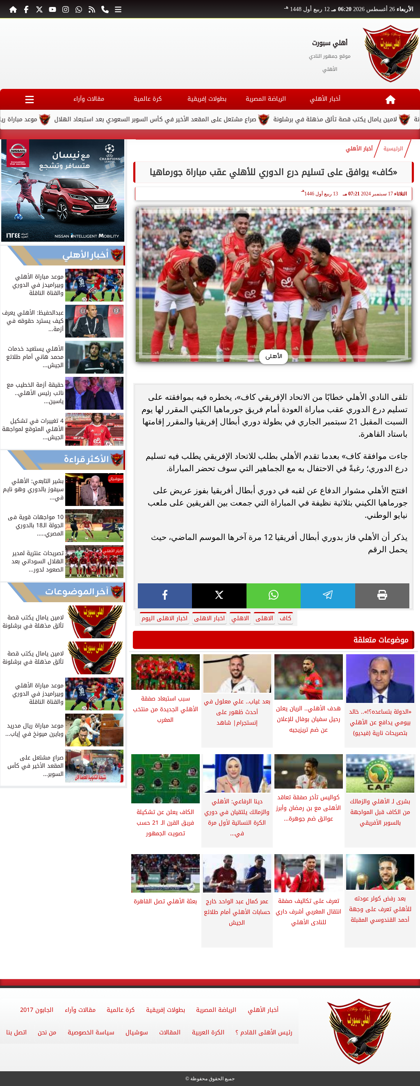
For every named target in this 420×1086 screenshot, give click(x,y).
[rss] (91, 9)
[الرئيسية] (13, 9)
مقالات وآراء (88, 98)
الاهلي (240, 618)
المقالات (169, 1032)
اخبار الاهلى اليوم (164, 618)
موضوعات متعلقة (381, 640)
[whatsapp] (274, 595)
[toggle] (29, 99)
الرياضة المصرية (266, 98)
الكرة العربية (208, 1032)
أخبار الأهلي (325, 98)
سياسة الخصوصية (91, 1032)
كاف (285, 618)
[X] (219, 595)
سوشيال (137, 1032)
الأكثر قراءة (86, 459)
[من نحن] (105, 9)
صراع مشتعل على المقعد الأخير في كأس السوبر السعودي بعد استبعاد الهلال (189, 119)
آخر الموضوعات (77, 592)
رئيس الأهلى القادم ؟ (263, 1032)
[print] (382, 595)
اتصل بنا (16, 1032)
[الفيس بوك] (26, 9)
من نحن (47, 1032)
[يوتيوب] (52, 9)
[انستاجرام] (65, 9)
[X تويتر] (39, 9)
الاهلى (264, 618)
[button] (10, 192)
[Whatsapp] (78, 9)
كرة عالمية (148, 98)
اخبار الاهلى (209, 618)
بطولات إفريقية (206, 98)
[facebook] (165, 595)
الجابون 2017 (36, 1010)
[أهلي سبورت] (391, 53)
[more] (118, 9)
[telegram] (328, 595)
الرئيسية (393, 149)
